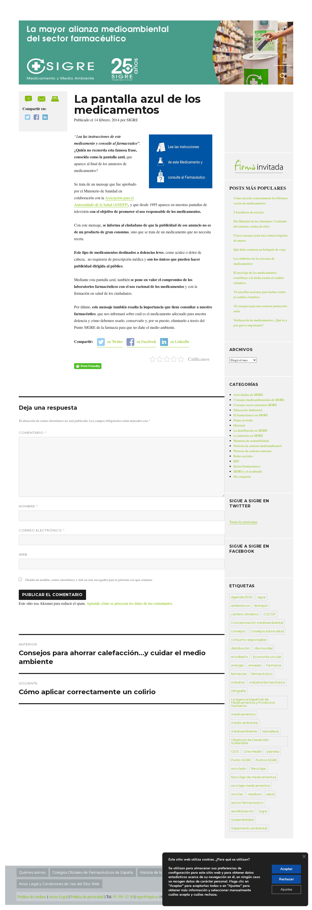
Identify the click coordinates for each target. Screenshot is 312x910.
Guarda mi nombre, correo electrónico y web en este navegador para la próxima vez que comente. (89, 580)
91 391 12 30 (123, 896)
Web (23, 554)
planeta (273, 751)
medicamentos (243, 714)
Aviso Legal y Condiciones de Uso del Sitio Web (59, 884)
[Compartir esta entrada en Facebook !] (35, 117)
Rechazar (286, 879)
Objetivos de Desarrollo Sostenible (250, 741)
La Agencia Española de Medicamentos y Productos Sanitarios (253, 702)
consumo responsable (248, 640)
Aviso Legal (58, 896)
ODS (235, 751)
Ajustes (286, 889)
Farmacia (273, 665)
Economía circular (267, 657)
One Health (253, 751)
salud (270, 794)
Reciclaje (258, 768)
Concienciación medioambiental (257, 623)
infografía (238, 691)
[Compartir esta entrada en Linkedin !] (43, 117)
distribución (240, 648)
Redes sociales (243, 456)
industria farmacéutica (267, 682)
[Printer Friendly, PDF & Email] (87, 366)
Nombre (28, 506)
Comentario (33, 432)
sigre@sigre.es (147, 896)
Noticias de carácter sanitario (253, 451)
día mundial (263, 648)
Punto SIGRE (241, 760)
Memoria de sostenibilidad (251, 440)
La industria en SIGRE (248, 435)
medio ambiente (244, 723)
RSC (237, 461)
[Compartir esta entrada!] (42, 98)
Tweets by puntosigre (243, 522)
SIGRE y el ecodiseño (248, 471)
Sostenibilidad (242, 820)
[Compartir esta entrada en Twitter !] (26, 117)
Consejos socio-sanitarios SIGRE (255, 405)
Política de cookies (32, 896)
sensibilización (242, 811)
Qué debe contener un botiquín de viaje (260, 249)
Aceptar (286, 869)
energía (237, 665)
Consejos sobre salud (267, 631)
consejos (238, 631)
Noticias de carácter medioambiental (258, 446)
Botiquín (261, 605)
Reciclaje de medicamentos (253, 777)
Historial (239, 425)
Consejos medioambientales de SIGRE (259, 400)
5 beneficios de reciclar (249, 212)
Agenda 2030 (242, 597)
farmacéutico (262, 674)
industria (237, 682)
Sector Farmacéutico (247, 466)
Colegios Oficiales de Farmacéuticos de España (92, 872)
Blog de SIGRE (44, 9)
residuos (254, 794)
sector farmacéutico (247, 803)
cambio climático (245, 614)
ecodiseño (239, 657)
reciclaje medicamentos (250, 785)
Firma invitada (243, 420)
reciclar (237, 794)
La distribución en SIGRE (250, 430)
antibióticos (240, 605)
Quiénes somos (32, 872)
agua (261, 597)
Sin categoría (242, 476)
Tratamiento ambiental (249, 828)
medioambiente (244, 731)
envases (254, 665)
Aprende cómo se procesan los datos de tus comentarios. (130, 603)
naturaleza (270, 731)
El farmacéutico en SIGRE (251, 415)
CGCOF (269, 614)
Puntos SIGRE (266, 760)
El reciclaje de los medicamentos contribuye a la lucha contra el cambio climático (259, 277)
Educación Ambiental (248, 410)
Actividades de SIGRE (248, 394)
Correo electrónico (42, 530)
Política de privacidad (87, 896)
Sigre (263, 811)
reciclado (238, 768)
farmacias (238, 674)
